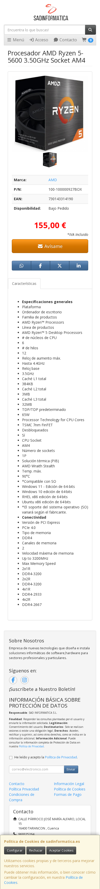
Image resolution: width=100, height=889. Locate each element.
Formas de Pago (68, 794)
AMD (52, 179)
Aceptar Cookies (61, 850)
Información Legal (69, 783)
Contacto (67, 40)
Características (24, 283)
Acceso (41, 40)
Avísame (53, 246)
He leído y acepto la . (46, 757)
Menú (18, 40)
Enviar (71, 769)
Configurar (15, 850)
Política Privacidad (24, 789)
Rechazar (36, 850)
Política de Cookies (69, 789)
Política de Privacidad (31, 746)
